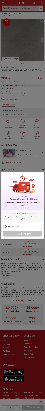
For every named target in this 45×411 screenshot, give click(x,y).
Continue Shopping (22, 234)
